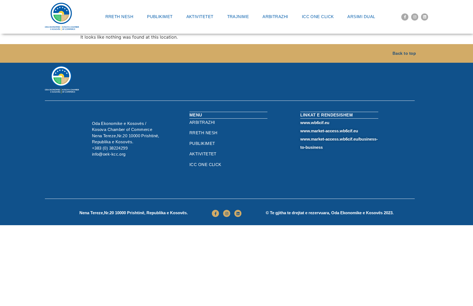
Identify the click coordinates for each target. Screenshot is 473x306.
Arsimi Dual (361, 16)
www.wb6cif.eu (314, 122)
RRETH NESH (119, 16)
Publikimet (160, 16)
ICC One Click (318, 16)
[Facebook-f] (404, 17)
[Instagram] (414, 17)
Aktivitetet (200, 16)
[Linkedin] (424, 17)
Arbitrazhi (275, 16)
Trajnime (238, 16)
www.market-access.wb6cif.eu (329, 130)
